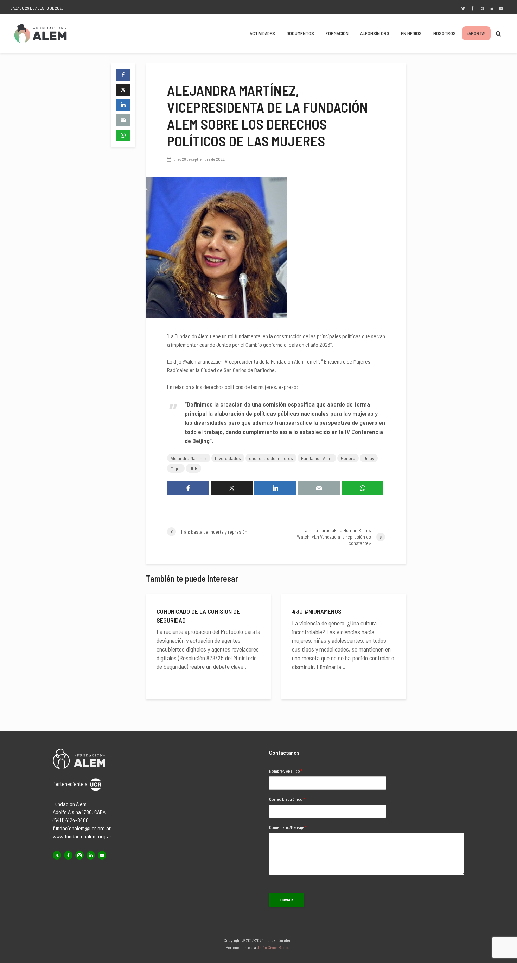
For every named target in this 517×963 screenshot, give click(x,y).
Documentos (300, 33)
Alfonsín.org (374, 33)
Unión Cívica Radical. (274, 947)
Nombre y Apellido (285, 771)
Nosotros (444, 33)
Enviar (286, 899)
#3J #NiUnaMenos (317, 611)
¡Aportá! (476, 33)
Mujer (176, 468)
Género (348, 458)
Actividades (262, 33)
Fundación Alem (317, 458)
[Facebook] (68, 855)
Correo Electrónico (287, 799)
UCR (193, 468)
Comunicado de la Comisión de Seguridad (198, 616)
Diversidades (228, 458)
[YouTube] (102, 855)
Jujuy (368, 458)
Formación (337, 33)
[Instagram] (79, 855)
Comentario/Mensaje (288, 827)
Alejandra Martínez (189, 458)
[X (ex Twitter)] (57, 855)
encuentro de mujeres (271, 458)
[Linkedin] (91, 855)
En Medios (411, 33)
